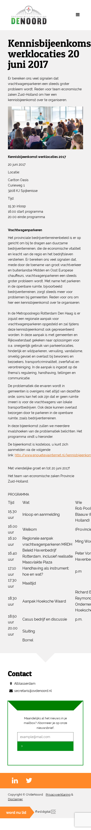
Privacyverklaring (58, 794)
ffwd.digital (43, 811)
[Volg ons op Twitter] (33, 781)
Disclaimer (15, 799)
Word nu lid (16, 812)
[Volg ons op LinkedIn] (19, 781)
